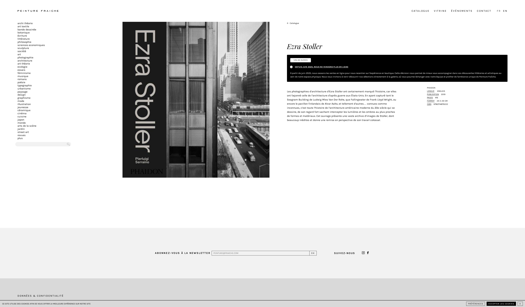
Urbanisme (24, 88)
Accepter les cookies (501, 304)
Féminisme (24, 73)
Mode (21, 101)
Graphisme (24, 97)
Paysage (22, 91)
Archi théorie (25, 23)
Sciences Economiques (31, 45)
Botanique (24, 32)
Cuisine (22, 116)
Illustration (24, 104)
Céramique (24, 110)
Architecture (25, 60)
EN (505, 10)
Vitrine (440, 10)
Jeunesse (23, 107)
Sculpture (23, 48)
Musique (23, 76)
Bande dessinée (27, 29)
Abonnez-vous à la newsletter (182, 253)
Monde (22, 122)
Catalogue (421, 10)
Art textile (23, 26)
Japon (21, 119)
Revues (22, 135)
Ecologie (22, 66)
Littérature (24, 38)
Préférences (475, 304)
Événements (461, 10)
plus (20, 138)
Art (19, 54)
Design (22, 94)
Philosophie (24, 41)
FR (499, 10)
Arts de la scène (27, 125)
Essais (21, 69)
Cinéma (22, 113)
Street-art (23, 132)
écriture (22, 35)
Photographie (25, 57)
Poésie (21, 82)
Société (22, 51)
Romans (22, 79)
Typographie (25, 85)
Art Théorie (24, 63)
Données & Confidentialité (41, 295)
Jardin (21, 128)
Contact (484, 10)
